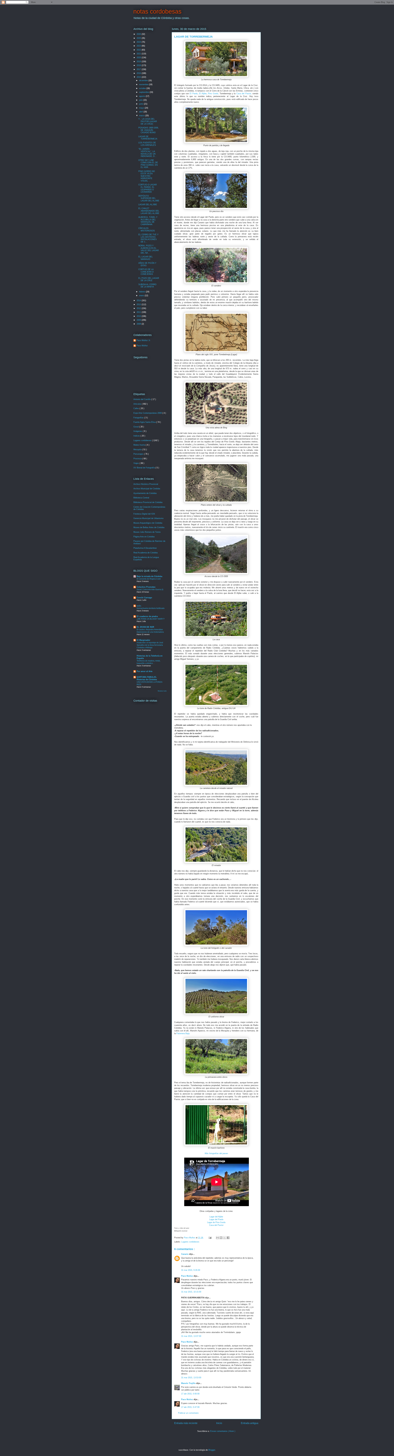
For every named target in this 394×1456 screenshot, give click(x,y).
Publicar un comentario (188, 1413)
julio (141, 100)
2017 (139, 69)
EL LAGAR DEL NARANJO (145, 258)
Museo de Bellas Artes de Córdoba (148, 527)
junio (141, 104)
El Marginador (143, 640)
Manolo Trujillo (188, 1383)
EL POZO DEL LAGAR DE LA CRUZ (148, 279)
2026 (139, 34)
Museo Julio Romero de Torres (147, 532)
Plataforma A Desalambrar (145, 548)
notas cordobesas (157, 11)
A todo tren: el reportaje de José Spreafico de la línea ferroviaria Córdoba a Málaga (150, 645)
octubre (142, 88)
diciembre (143, 80)
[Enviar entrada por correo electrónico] (210, 1237)
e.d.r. (139, 606)
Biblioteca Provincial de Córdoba (147, 502)
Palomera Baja (182, 1033)
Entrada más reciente (185, 1423)
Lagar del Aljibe (216, 1217)
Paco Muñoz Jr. (144, 340)
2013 (139, 304)
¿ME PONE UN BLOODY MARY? (151, 619)
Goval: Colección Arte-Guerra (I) (150, 589)
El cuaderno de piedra (147, 616)
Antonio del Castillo (142, 399)
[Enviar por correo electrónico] (217, 1237)
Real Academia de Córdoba (145, 552)
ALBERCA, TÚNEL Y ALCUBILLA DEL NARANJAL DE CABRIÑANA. (147, 221)
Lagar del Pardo (216, 1219)
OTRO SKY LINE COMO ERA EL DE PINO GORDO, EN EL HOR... (148, 164)
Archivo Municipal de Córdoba (146, 488)
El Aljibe (202, 93)
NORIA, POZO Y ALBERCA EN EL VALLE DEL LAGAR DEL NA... (148, 249)
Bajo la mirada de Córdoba (149, 576)
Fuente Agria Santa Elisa (144, 422)
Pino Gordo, (213, 93)
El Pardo (193, 93)
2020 (139, 57)
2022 (139, 50)
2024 (139, 42)
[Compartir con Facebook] (228, 1237)
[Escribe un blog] (221, 1237)
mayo (142, 108)
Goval (136, 427)
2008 (139, 324)
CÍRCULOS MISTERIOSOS (146, 229)
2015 (139, 77)
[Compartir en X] (224, 1237)
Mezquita (137, 449)
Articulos (137, 404)
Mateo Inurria (139, 445)
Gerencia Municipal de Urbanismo (148, 518)
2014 (139, 300)
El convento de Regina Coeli (149, 579)
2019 (139, 61)
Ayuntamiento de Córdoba (145, 493)
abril (141, 112)
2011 (139, 312)
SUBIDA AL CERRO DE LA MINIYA (147, 285)
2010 (139, 316)
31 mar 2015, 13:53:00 (191, 1377)
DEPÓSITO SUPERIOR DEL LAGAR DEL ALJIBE (148, 198)
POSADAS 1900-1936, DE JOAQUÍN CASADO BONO (148, 130)
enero (142, 295)
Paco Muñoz (187, 1276)
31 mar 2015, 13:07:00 (191, 1336)
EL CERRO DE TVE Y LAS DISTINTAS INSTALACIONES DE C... (148, 238)
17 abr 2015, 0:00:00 (190, 1394)
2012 (139, 308)
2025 (139, 38)
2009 (139, 320)
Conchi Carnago (144, 597)
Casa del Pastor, (244, 93)
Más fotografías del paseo (216, 1153)
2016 (139, 73)
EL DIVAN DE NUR (145, 627)
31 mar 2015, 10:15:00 (191, 1292)
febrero (142, 292)
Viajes (136, 463)
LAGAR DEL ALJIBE (147, 204)
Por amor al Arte (144, 671)
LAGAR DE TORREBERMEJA (147, 137)
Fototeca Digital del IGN (144, 514)
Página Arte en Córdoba (144, 536)
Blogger (211, 1450)
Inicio (219, 1423)
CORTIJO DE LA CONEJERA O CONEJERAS (146, 271)
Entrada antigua (249, 1423)
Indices (137, 436)
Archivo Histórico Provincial (145, 484)
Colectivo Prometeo (146, 587)
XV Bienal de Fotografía (144, 467)
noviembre (144, 84)
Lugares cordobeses (190, 1242)
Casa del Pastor (216, 1225)
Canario (185, 1254)
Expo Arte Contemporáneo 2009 (147, 413)
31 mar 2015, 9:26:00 (190, 1270)
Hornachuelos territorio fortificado (151, 608)
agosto (142, 96)
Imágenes (138, 431)
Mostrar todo (162, 691)
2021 (139, 54)
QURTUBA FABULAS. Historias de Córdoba (147, 678)
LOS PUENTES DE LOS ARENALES (147, 143)
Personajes (138, 454)
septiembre (144, 92)
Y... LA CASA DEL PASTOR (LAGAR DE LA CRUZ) (147, 121)
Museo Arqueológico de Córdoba (147, 523)
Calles (136, 408)
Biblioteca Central (141, 498)
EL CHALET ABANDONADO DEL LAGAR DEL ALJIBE (148, 210)
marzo (142, 115)
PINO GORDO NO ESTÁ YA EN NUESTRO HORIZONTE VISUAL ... (146, 176)
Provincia (137, 458)
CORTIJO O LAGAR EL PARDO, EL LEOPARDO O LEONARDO (147, 188)
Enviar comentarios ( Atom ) (222, 1431)
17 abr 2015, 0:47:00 (190, 1407)
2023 (139, 46)
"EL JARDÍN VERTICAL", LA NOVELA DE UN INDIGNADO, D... (147, 152)
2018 (139, 65)
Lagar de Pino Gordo (216, 1222)
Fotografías (138, 417)
